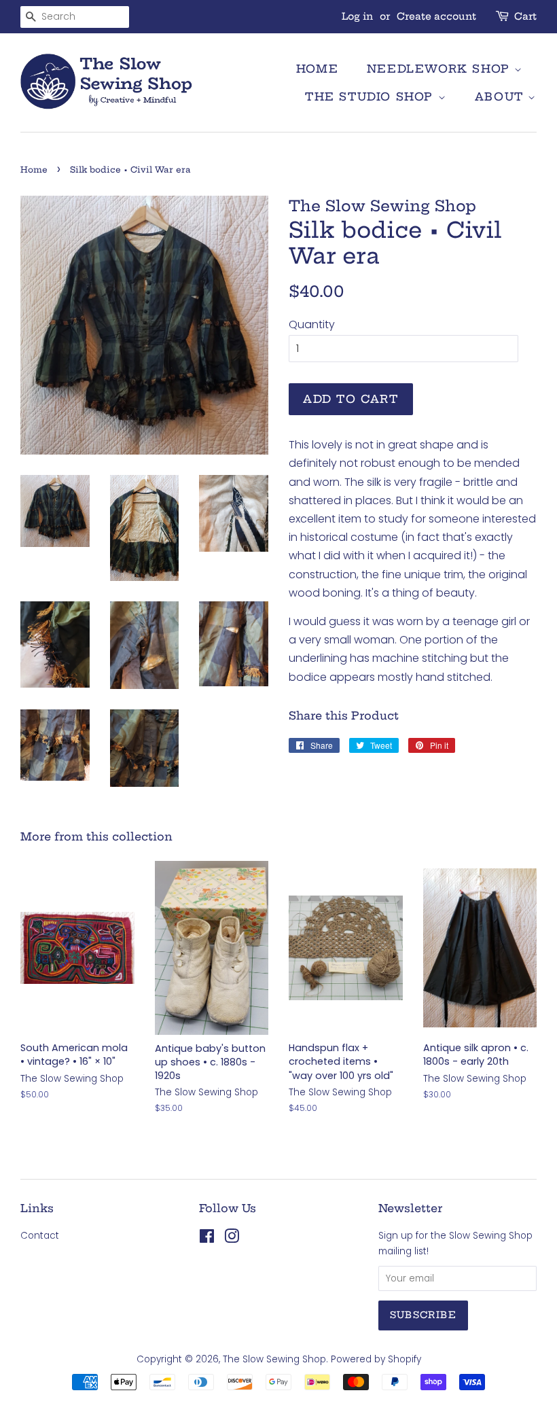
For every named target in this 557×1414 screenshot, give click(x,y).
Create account (436, 16)
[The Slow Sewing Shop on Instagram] (231, 1239)
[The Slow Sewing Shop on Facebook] (207, 1239)
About (501, 96)
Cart (525, 16)
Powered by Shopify (376, 1359)
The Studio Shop (371, 96)
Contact (39, 1235)
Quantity (312, 324)
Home (317, 68)
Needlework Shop (441, 68)
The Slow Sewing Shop (274, 1359)
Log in (357, 16)
